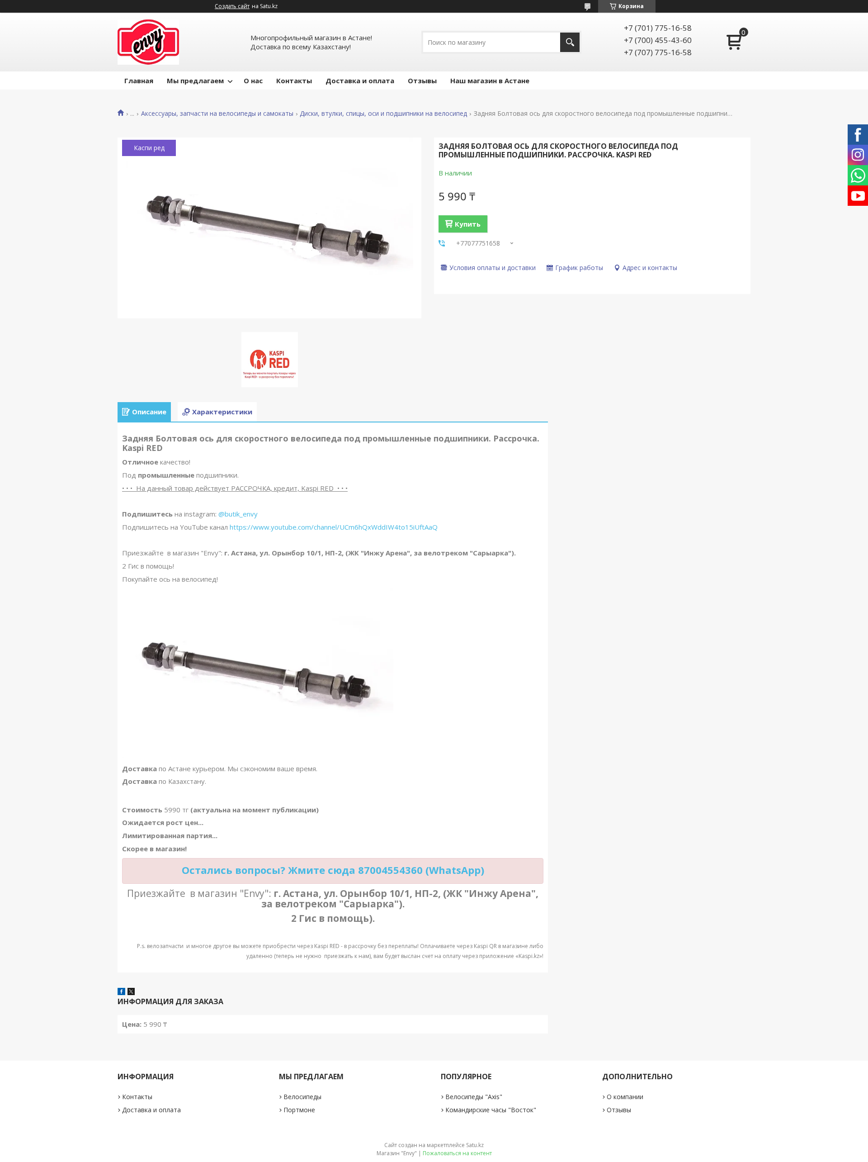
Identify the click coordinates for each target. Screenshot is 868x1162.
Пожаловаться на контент (457, 1153)
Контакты (294, 80)
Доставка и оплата (360, 80)
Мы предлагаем (195, 80)
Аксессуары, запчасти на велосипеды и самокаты (217, 113)
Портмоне (299, 1109)
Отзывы (422, 80)
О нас (253, 80)
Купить (468, 223)
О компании (625, 1096)
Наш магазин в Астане (489, 80)
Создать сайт (232, 6)
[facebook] (121, 992)
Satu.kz (475, 1145)
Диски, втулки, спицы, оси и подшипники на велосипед (383, 113)
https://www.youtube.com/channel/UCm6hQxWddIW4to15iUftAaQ (334, 526)
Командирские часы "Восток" (490, 1109)
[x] (131, 992)
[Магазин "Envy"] (148, 42)
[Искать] (570, 42)
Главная (138, 80)
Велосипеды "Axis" (473, 1096)
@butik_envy (238, 513)
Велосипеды (302, 1096)
